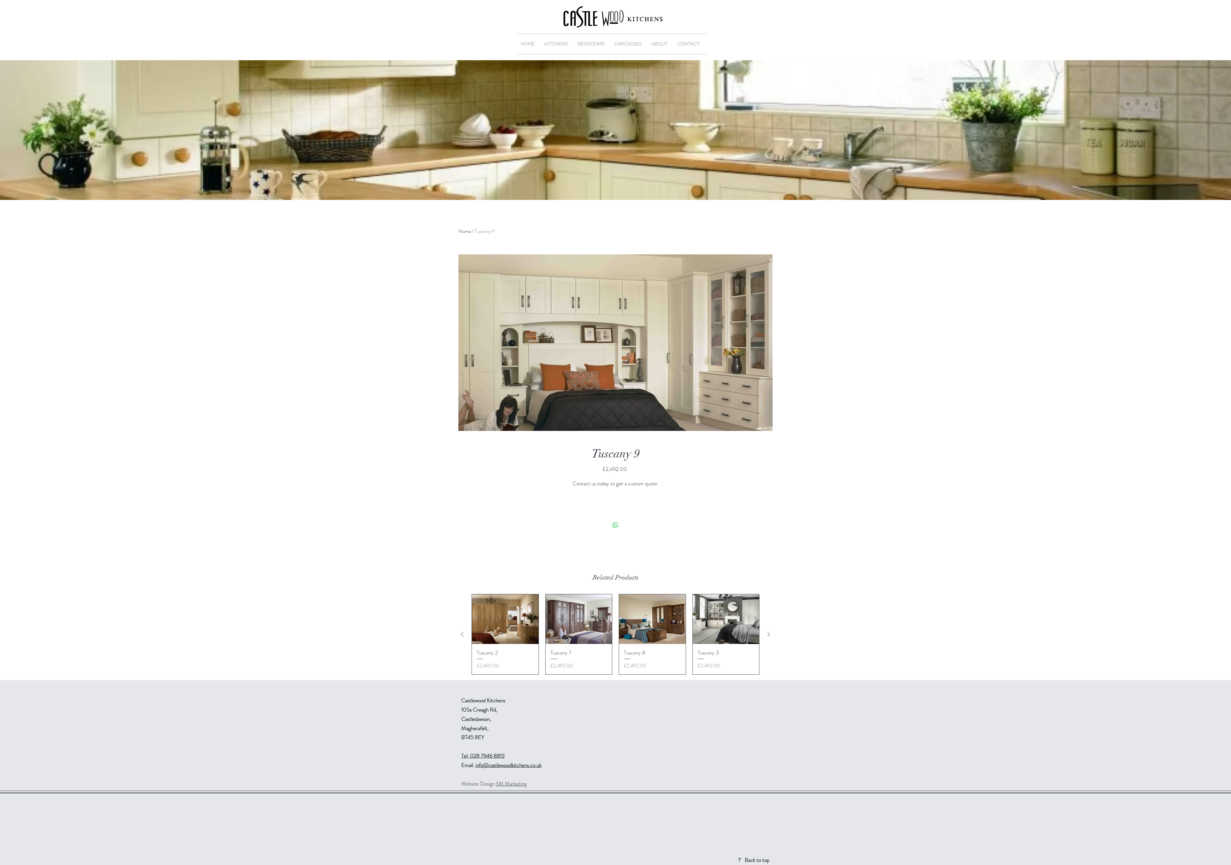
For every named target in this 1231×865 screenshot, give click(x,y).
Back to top (757, 860)
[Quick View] (505, 619)
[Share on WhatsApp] (615, 525)
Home (464, 231)
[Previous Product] (462, 634)
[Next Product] (769, 634)
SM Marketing (511, 783)
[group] (615, 634)
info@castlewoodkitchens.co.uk (508, 765)
